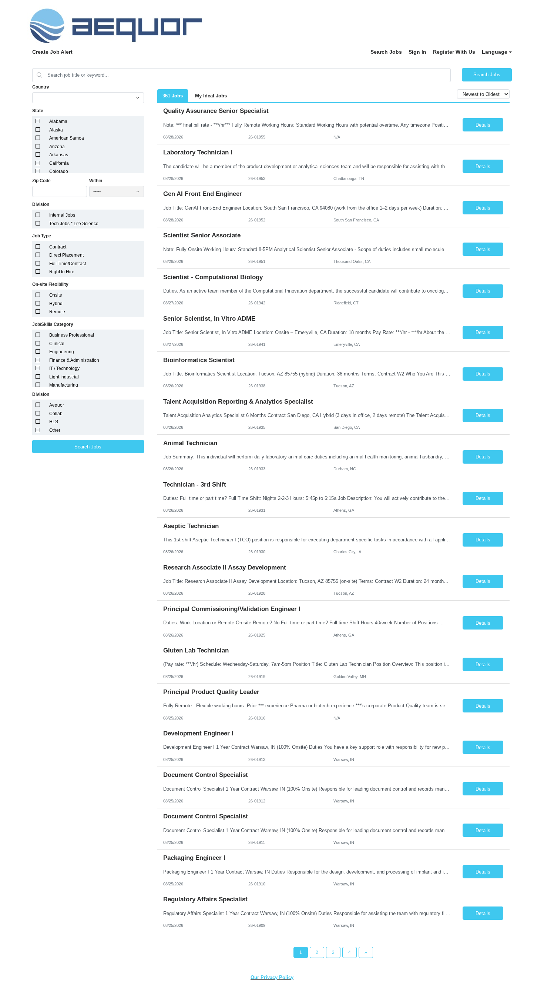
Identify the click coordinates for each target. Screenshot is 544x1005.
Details (483, 125)
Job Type (41, 235)
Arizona (57, 146)
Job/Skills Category (52, 324)
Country (40, 87)
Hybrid (56, 303)
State (37, 110)
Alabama (58, 121)
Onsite (55, 295)
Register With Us (454, 52)
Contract (57, 247)
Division (40, 204)
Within (95, 180)
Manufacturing (63, 385)
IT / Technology (64, 368)
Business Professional (71, 335)
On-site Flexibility (50, 284)
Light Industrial (64, 377)
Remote (57, 311)
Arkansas (58, 154)
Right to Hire (61, 271)
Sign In (417, 52)
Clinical (56, 343)
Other (54, 430)
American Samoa (66, 138)
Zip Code (41, 180)
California (59, 163)
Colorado (58, 171)
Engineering (61, 351)
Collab (56, 413)
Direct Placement (66, 255)
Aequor (56, 405)
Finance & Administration (74, 360)
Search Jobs (386, 52)
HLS (53, 421)
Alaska (56, 130)
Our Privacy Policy (272, 977)
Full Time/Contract (67, 263)
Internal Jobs (62, 215)
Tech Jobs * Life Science (73, 223)
